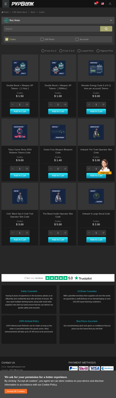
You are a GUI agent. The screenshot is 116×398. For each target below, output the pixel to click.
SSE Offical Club (16, 370)
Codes (41, 12)
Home (7, 12)
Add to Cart (20, 111)
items (34, 12)
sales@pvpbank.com (16, 367)
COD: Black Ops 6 (20, 12)
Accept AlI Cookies (16, 391)
